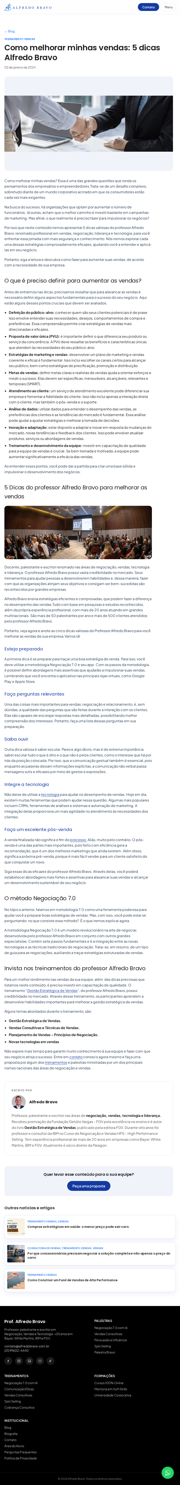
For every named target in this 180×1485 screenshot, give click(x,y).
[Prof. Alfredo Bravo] (27, 7)
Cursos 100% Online (109, 1383)
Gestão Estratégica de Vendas (52, 990)
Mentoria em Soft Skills (110, 1389)
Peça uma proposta (88, 1186)
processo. (78, 839)
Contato (148, 7)
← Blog (9, 31)
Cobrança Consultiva (19, 1407)
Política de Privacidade (20, 1458)
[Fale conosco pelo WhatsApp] (168, 1473)
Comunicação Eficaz (19, 1389)
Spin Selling (102, 1346)
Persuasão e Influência (110, 1340)
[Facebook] (8, 1361)
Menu (169, 7)
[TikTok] (50, 1361)
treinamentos (56, 1062)
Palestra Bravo (104, 1352)
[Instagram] (19, 1361)
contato (76, 1056)
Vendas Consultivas (108, 1334)
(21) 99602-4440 (16, 1350)
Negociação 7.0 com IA (111, 1328)
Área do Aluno (14, 1446)
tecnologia (50, 794)
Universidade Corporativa (112, 1395)
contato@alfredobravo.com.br (26, 1346)
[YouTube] (40, 1361)
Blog (7, 1427)
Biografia (11, 1434)
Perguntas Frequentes (20, 1452)
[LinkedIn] (29, 1361)
